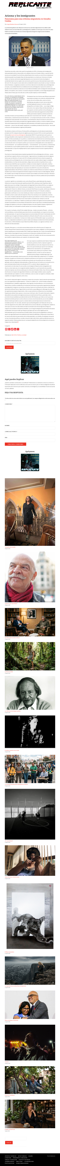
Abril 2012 (14, 335)
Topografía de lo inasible (10, 547)
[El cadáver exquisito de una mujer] (30, 732)
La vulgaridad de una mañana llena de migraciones (15, 986)
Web (6, 437)
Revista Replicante (51, 1156)
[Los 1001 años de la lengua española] (30, 693)
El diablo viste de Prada (10, 1129)
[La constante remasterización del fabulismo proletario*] (30, 769)
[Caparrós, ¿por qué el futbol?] (30, 577)
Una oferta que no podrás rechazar (12, 637)
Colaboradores (29, 1161)
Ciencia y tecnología (11, 1159)
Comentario (9, 404)
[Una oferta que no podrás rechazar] (30, 622)
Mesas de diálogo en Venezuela (11, 1020)
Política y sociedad (21, 335)
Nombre (7, 425)
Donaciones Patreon (22, 1163)
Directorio (19, 1161)
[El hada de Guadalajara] (30, 1080)
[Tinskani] (30, 1043)
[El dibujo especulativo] (30, 916)
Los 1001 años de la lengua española (12, 711)
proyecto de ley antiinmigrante (18, 135)
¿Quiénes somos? (9, 1161)
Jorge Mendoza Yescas (12, 24)
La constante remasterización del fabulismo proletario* (16, 784)
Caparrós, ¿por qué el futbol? (11, 603)
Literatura (8, 1157)
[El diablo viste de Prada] (30, 1114)
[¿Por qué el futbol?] (30, 814)
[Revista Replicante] (30, 5)
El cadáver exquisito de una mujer (12, 750)
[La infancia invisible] (30, 656)
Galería (30, 1156)
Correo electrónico (11, 431)
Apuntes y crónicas (10, 1156)
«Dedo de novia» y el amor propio (12, 877)
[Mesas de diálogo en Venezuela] (30, 1005)
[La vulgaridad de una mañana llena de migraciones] (30, 970)
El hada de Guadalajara (10, 1095)
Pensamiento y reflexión (20, 1157)
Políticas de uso (9, 1163)
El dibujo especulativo (9, 952)
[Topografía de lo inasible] (30, 512)
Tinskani (6, 1061)
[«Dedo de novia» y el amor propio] (30, 860)
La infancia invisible (9, 671)
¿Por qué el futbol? (9, 840)
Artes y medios (22, 1156)
